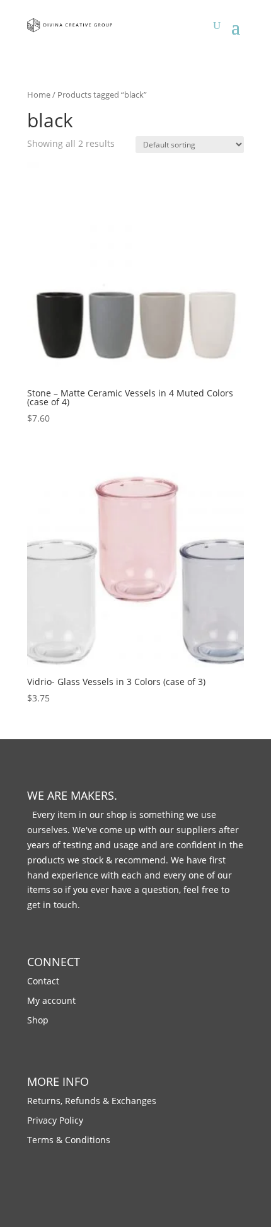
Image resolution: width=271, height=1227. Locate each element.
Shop (38, 1020)
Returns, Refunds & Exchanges (91, 1101)
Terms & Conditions (68, 1140)
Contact (43, 981)
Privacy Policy (55, 1120)
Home (38, 94)
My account (51, 1000)
